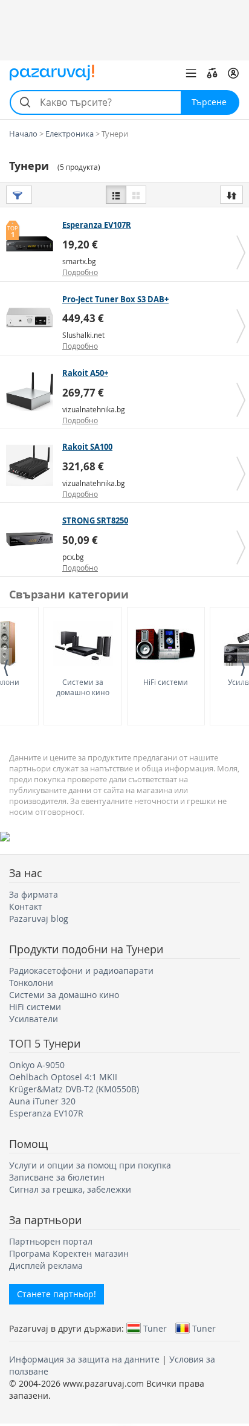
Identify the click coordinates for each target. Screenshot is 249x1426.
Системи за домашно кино (82, 687)
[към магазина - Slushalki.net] (32, 318)
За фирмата (33, 894)
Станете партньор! (56, 1294)
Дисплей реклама (46, 1265)
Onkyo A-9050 (37, 1065)
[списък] (116, 195)
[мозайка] (136, 195)
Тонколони (31, 982)
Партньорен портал (50, 1241)
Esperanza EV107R (46, 1113)
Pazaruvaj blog (38, 918)
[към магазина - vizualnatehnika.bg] (32, 392)
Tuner (155, 1328)
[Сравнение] (212, 73)
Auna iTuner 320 (42, 1101)
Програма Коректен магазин (69, 1253)
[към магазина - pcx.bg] (32, 539)
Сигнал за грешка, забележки (70, 1189)
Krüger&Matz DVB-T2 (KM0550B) (74, 1089)
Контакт (25, 906)
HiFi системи (165, 682)
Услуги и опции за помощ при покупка (90, 1165)
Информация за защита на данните (84, 1359)
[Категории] (191, 73)
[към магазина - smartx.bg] (32, 243)
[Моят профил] (233, 73)
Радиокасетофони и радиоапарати (81, 970)
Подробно (80, 272)
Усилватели (33, 1019)
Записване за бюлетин (57, 1177)
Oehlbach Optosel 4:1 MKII (63, 1077)
